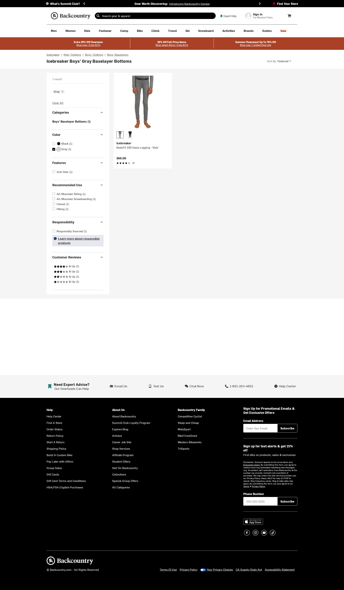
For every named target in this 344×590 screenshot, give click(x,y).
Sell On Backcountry (125, 468)
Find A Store (54, 422)
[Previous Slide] (84, 3)
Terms (246, 486)
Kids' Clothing (72, 54)
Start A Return (55, 442)
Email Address (253, 420)
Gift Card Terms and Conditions (66, 480)
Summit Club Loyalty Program (131, 422)
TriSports (183, 448)
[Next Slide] (259, 3)
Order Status (55, 429)
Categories (60, 112)
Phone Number (253, 494)
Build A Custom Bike (59, 455)
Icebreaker (53, 54)
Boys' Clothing (94, 54)
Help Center (54, 416)
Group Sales (54, 468)
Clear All (57, 102)
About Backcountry (124, 416)
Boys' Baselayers (117, 54)
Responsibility (63, 222)
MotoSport (184, 429)
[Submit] (98, 15)
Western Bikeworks (190, 442)
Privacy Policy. (259, 486)
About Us (118, 410)
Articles (117, 435)
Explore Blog (120, 429)
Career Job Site (121, 442)
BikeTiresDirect (187, 435)
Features (59, 162)
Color (56, 134)
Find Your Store (287, 3)
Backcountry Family (191, 410)
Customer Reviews (66, 257)
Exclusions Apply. (252, 464)
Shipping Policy (56, 448)
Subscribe (287, 428)
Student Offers (121, 461)
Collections (119, 474)
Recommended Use (67, 185)
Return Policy (55, 435)
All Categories (121, 487)
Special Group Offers (125, 480)
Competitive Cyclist (190, 416)
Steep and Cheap (188, 422)
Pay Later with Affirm (60, 461)
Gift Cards (53, 474)
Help (50, 410)
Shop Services (121, 448)
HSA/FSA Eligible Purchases (65, 487)
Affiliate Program (123, 455)
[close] (62, 91)
